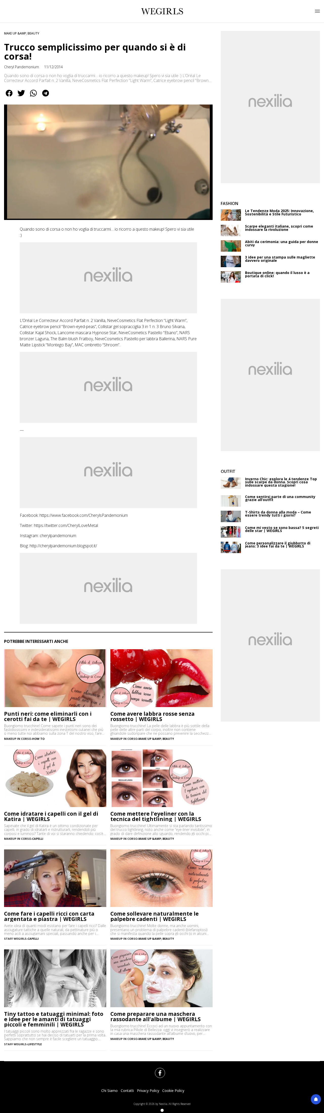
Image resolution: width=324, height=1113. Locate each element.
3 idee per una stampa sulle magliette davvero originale (280, 259)
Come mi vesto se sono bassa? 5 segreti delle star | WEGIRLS (282, 529)
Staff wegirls (15, 1044)
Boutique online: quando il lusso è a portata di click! (277, 274)
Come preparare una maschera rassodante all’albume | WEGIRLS (155, 1016)
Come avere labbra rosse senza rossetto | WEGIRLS (152, 716)
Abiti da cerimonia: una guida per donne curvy (281, 243)
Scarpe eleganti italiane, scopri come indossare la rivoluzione (279, 228)
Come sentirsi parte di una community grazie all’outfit (280, 498)
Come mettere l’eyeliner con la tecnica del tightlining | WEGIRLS (155, 816)
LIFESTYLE (35, 1044)
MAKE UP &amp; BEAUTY (21, 33)
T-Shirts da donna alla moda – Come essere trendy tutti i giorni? (278, 514)
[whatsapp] (33, 96)
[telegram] (45, 96)
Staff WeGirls (15, 938)
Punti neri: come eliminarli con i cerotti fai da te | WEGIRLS (48, 716)
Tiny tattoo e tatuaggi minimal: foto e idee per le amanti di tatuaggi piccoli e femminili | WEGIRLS (53, 1019)
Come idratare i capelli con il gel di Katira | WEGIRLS (51, 816)
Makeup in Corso (17, 739)
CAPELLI (37, 839)
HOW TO (38, 739)
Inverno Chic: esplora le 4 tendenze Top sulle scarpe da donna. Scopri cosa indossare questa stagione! (281, 482)
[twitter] (21, 96)
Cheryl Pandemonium (21, 66)
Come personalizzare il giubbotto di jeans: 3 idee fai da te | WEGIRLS (277, 545)
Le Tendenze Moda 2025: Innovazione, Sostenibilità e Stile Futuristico (279, 212)
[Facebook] (157, 1070)
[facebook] (9, 96)
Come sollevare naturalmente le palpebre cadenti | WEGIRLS (154, 916)
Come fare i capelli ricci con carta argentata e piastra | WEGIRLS (49, 916)
